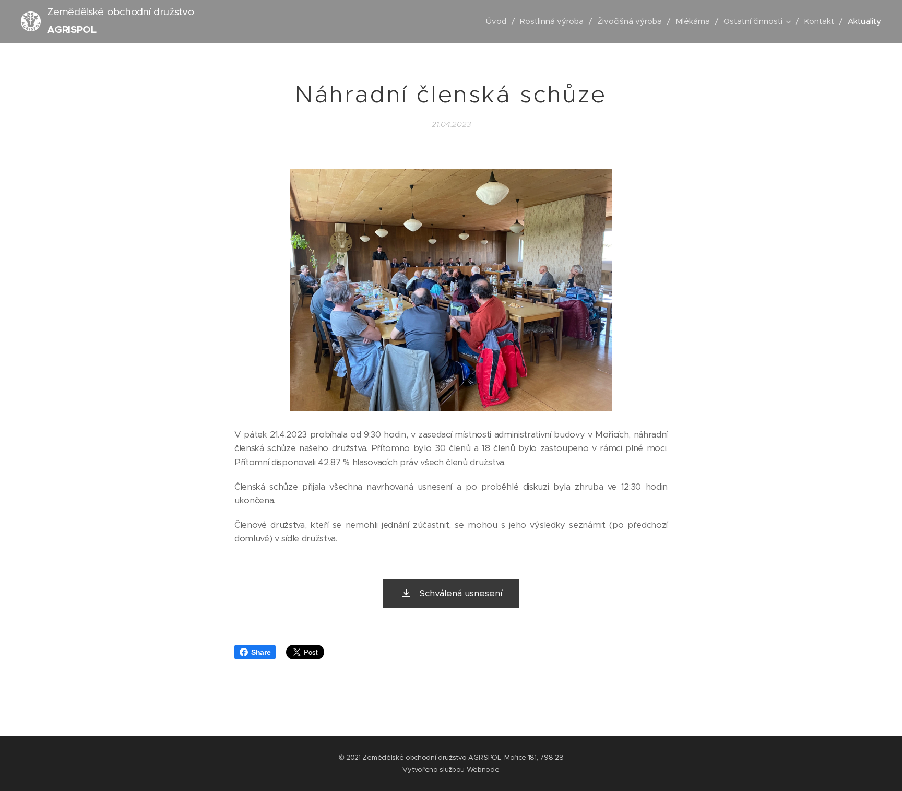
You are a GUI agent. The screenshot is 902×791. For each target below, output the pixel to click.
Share (260, 652)
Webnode (483, 769)
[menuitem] (499, 21)
